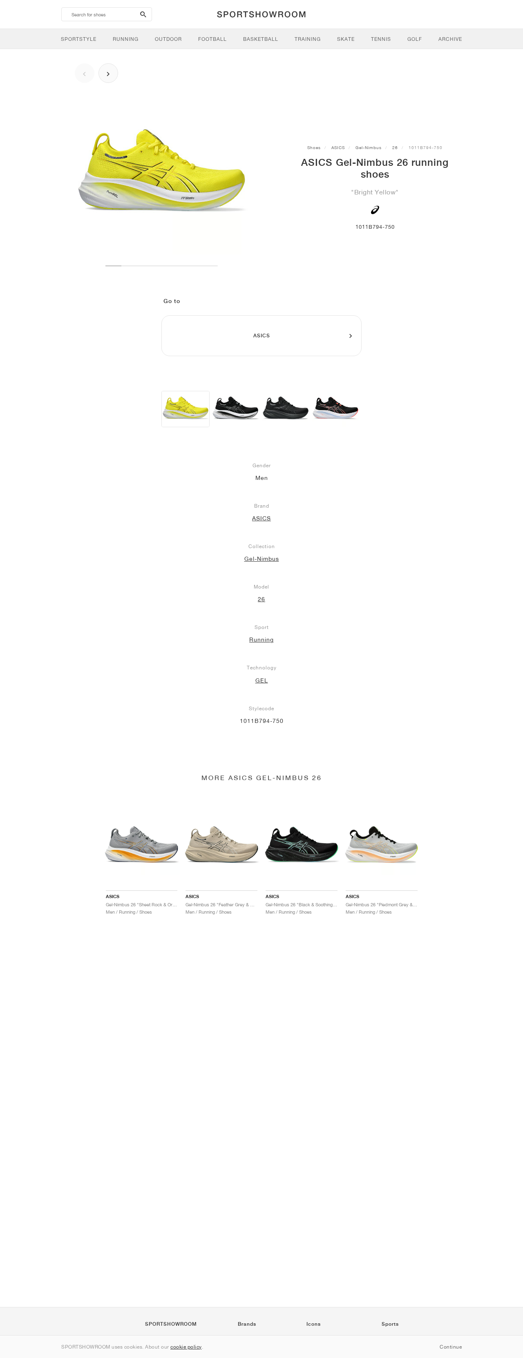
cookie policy (186, 1347)
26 (395, 147)
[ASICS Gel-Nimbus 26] (185, 409)
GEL (261, 680)
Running (261, 639)
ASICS (338, 147)
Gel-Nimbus (368, 147)
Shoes (314, 147)
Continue (451, 1347)
